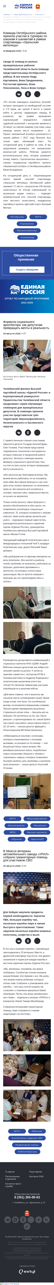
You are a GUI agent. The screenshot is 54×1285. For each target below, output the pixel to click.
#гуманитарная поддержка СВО (27, 1138)
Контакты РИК (36, 1176)
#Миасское (37, 1131)
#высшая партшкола (37, 832)
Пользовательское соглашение (27, 1248)
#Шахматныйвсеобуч (27, 230)
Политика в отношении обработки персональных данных (27, 1254)
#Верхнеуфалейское (37, 819)
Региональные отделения (12, 1177)
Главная (7, 14)
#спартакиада (27, 237)
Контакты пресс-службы (13, 1185)
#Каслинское (40, 825)
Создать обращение (27, 269)
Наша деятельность (23, 14)
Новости (39, 14)
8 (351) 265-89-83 (27, 1197)
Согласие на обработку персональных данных (27, 1257)
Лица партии (35, 1172)
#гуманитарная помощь (27, 1145)
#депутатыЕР (37, 839)
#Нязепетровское (16, 825)
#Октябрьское (17, 217)
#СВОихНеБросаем (27, 1152)
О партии (10, 1172)
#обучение (16, 839)
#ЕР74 (38, 217)
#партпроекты (27, 224)
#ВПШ (13, 832)
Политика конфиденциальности (27, 1250)
